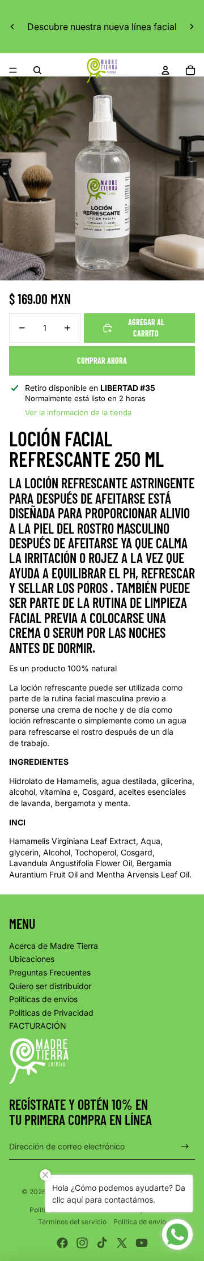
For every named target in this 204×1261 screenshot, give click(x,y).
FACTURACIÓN (37, 1025)
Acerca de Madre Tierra (53, 946)
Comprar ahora (102, 360)
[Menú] (13, 70)
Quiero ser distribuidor (50, 986)
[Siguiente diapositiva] (191, 26)
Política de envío (139, 1221)
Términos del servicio (72, 1221)
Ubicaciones (31, 959)
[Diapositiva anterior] (12, 26)
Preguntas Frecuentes (50, 972)
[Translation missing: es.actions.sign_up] (185, 1146)
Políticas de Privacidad (51, 1012)
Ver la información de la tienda (78, 412)
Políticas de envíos (43, 999)
